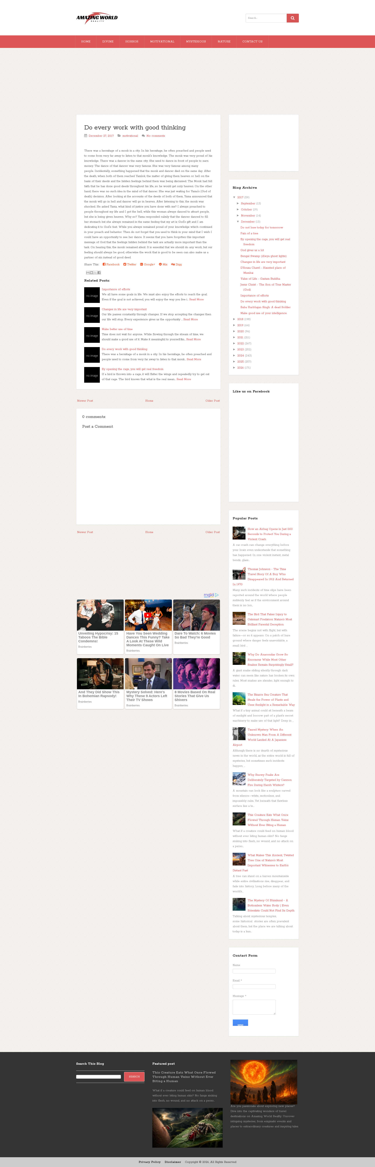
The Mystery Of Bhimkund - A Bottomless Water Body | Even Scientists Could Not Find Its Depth (271, 905)
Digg (178, 264)
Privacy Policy (150, 1162)
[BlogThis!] (92, 273)
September (248, 203)
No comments (155, 136)
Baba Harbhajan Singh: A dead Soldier (265, 307)
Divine (107, 41)
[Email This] (88, 273)
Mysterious (196, 41)
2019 (240, 325)
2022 (241, 343)
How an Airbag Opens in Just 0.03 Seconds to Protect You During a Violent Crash (270, 534)
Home (85, 41)
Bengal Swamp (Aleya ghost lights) (263, 256)
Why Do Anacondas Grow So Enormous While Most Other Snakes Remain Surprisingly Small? (270, 660)
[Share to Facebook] (99, 273)
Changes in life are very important (124, 309)
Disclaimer (173, 1162)
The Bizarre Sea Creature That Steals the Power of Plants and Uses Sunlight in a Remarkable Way (271, 700)
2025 (241, 362)
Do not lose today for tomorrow (261, 227)
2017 (240, 197)
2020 (241, 331)
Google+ (149, 264)
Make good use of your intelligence (263, 313)
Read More (196, 299)
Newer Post (85, 401)
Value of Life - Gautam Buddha (260, 279)
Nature (224, 41)
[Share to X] (95, 273)
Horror (131, 41)
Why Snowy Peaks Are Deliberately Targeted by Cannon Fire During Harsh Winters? (270, 780)
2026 (241, 368)
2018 (240, 319)
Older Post (212, 401)
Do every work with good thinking (135, 128)
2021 (240, 337)
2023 (241, 349)
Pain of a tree (249, 233)
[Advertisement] (187, 83)
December (248, 222)
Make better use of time (117, 329)
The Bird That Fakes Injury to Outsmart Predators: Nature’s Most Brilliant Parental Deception (270, 619)
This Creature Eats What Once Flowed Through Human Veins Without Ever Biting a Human (268, 820)
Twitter (131, 264)
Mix (164, 264)
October (247, 209)
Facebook (112, 264)
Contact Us (252, 41)
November (248, 215)
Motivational (162, 41)
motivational (130, 136)
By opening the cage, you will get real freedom (132, 369)
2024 (241, 355)
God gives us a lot (252, 250)
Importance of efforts (116, 289)
